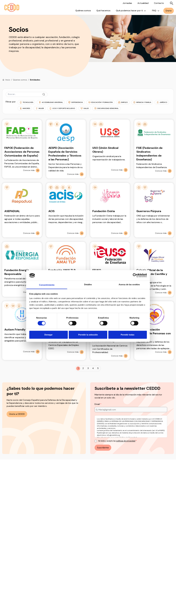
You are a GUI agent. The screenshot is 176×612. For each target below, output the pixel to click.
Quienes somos (20, 80)
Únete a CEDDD (17, 414)
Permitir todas (127, 335)
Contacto (159, 3)
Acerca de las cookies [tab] (129, 284)
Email (97, 404)
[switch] (72, 323)
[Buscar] (171, 3)
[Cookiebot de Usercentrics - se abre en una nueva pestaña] (135, 275)
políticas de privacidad (125, 441)
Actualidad (143, 3)
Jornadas (127, 3)
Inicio (8, 80)
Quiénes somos (83, 10)
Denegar (48, 335)
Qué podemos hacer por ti (129, 10)
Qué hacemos (103, 10)
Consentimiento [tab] (46, 285)
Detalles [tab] (88, 284)
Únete (169, 10)
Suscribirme (103, 447)
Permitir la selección (88, 335)
